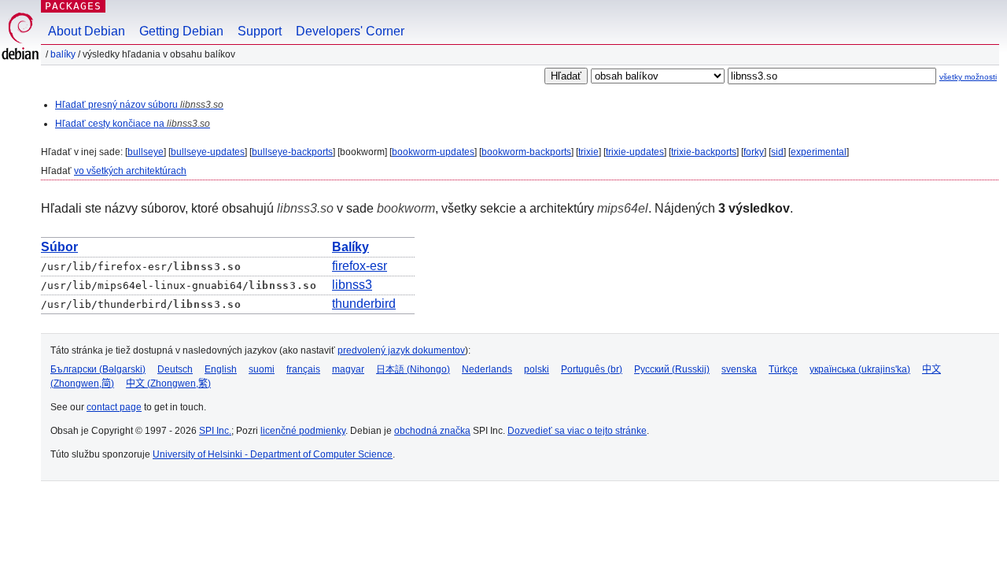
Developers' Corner (350, 31)
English (221, 369)
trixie (588, 152)
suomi (262, 369)
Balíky (63, 54)
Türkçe (783, 369)
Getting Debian (181, 31)
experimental (819, 152)
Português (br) (591, 369)
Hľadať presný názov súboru (139, 104)
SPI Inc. (215, 430)
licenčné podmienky (302, 430)
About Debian (86, 31)
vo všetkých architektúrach (130, 170)
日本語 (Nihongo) (413, 369)
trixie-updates (635, 152)
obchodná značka (432, 430)
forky (753, 152)
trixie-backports (703, 152)
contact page (114, 407)
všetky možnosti (968, 76)
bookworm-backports (526, 152)
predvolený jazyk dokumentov (401, 350)
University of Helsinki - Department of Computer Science (273, 454)
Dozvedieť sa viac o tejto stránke (577, 430)
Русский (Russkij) (672, 369)
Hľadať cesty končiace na (132, 123)
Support (260, 31)
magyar (348, 369)
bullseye (145, 152)
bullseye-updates (208, 152)
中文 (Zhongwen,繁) (168, 383)
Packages (73, 6)
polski (536, 369)
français (303, 369)
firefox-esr (359, 265)
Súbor (59, 247)
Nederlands (487, 369)
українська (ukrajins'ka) (860, 369)
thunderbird (364, 303)
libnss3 (352, 284)
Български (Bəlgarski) (98, 369)
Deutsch (175, 369)
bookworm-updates (433, 152)
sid (777, 152)
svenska (739, 369)
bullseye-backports (292, 152)
